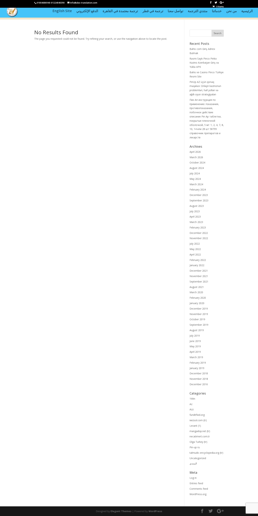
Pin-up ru (195, 447)
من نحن (231, 11)
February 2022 (198, 260)
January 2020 (197, 303)
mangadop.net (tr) (200, 431)
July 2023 (195, 211)
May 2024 (195, 178)
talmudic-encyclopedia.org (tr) (206, 452)
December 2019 (199, 308)
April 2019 (195, 351)
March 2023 (196, 222)
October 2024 (197, 162)
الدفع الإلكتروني (87, 11)
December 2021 (199, 270)
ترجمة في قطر (153, 11)
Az (191, 404)
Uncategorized (198, 458)
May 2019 (195, 346)
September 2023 (199, 200)
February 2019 (198, 362)
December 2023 (199, 195)
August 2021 (197, 287)
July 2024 (195, 173)
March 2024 (196, 184)
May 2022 (195, 249)
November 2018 (199, 378)
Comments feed (199, 488)
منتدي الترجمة (197, 11)
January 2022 (197, 265)
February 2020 (198, 297)
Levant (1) (195, 425)
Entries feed (196, 483)
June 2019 (195, 341)
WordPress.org (198, 494)
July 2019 (195, 335)
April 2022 (195, 254)
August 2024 (197, 168)
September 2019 (199, 324)
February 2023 (198, 227)
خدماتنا (217, 11)
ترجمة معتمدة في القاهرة (120, 11)
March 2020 (196, 292)
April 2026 (195, 151)
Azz (192, 409)
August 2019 (197, 330)
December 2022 (199, 233)
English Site (62, 11)
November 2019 (199, 314)
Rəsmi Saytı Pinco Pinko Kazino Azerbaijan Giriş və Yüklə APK (204, 63)
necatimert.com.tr (200, 436)
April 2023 (195, 216)
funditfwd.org (197, 414)
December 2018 (199, 373)
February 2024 (198, 189)
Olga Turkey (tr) (198, 441)
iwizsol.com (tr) (198, 420)
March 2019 (196, 357)
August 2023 (197, 206)
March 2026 (196, 157)
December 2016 (199, 384)
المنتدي (193, 463)
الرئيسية (247, 11)
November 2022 (199, 238)
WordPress (155, 511)
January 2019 (197, 368)
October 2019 (197, 319)
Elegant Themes (121, 511)
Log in (193, 477)
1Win (192, 398)
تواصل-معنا (175, 11)
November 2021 (199, 276)
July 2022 (195, 243)
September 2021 (199, 281)
